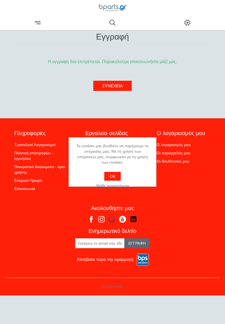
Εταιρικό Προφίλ (28, 180)
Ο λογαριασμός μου (174, 145)
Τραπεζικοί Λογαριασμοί (34, 145)
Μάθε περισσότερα (112, 185)
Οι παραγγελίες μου (173, 153)
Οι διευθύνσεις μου (173, 161)
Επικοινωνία (24, 188)
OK (112, 176)
